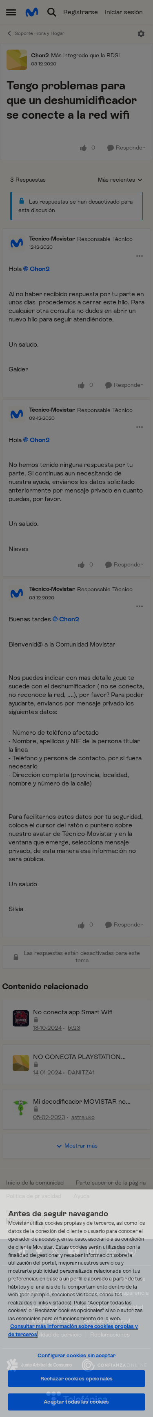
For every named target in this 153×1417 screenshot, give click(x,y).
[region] (76, 1303)
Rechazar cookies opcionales (76, 1379)
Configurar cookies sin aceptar (76, 1355)
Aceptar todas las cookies (76, 1402)
